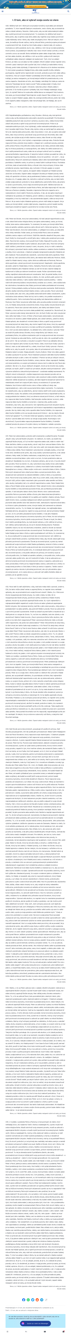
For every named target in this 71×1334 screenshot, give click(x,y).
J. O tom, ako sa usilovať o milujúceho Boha (24, 1310)
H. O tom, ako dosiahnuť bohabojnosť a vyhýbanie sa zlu (35, 1308)
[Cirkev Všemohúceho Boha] (35, 11)
